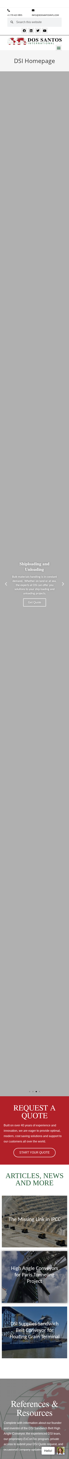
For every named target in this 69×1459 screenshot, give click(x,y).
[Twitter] (38, 31)
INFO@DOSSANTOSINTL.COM (45, 15)
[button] (59, 48)
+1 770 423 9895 (14, 15)
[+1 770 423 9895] (8, 10)
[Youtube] (45, 31)
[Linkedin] (31, 31)
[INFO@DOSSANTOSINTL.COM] (33, 10)
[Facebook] (24, 31)
